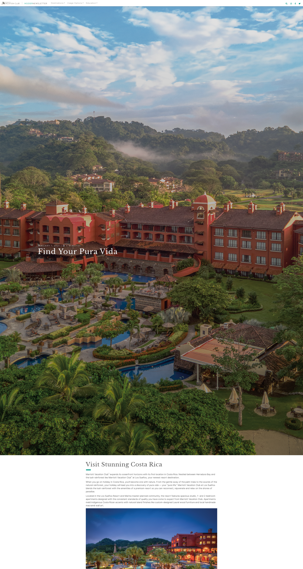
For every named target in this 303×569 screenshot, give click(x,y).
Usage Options (74, 3)
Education (91, 3)
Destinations (57, 3)
